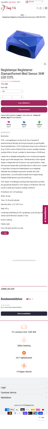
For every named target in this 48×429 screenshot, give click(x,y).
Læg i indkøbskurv (24, 103)
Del (5, 233)
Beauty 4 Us (30, 405)
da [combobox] (30, 299)
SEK (18, 2)
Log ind (3, 2)
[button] (38, 8)
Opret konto (10, 2)
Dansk (31, 2)
